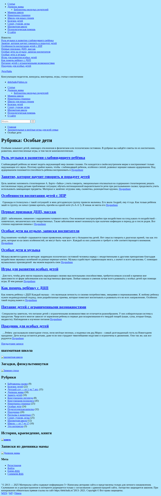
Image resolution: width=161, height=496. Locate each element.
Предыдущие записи (12, 343)
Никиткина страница (19, 15)
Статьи (11, 4)
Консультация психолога (21, 400)
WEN (4, 493)
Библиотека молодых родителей (31, 9)
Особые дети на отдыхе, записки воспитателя (25, 51)
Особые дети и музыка (13, 54)
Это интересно (15, 426)
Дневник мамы (16, 6)
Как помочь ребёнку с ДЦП (16, 60)
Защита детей (15, 395)
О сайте (12, 32)
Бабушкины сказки (18, 383)
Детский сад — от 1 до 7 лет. (23, 389)
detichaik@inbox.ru (17, 82)
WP (11, 493)
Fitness (17, 493)
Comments (15, 474)
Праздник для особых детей (16, 66)
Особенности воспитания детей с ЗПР (21, 46)
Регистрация (14, 465)
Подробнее (77, 170)
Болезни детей (15, 21)
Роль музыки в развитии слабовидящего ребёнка (27, 40)
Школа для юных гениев (21, 18)
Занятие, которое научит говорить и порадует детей (29, 43)
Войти (11, 468)
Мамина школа (16, 12)
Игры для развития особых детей (19, 57)
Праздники (13, 412)
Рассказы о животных (19, 415)
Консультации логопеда (20, 398)
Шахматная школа (17, 26)
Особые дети (14, 406)
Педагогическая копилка (21, 409)
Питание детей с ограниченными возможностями (28, 63)
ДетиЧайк (6, 71)
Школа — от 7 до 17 (18, 423)
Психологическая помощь (21, 29)
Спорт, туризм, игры (19, 23)
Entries (14, 471)
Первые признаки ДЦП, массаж (18, 49)
